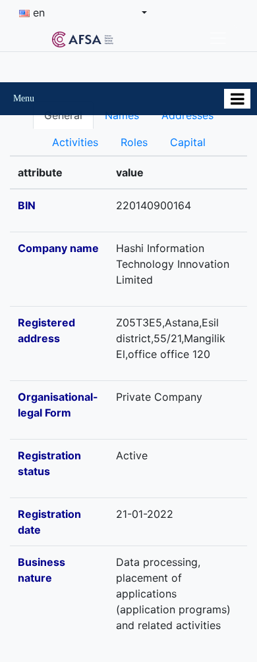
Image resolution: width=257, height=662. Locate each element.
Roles (134, 142)
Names (122, 115)
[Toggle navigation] (218, 38)
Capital (188, 142)
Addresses (187, 115)
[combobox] (83, 12)
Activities (75, 142)
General (63, 115)
